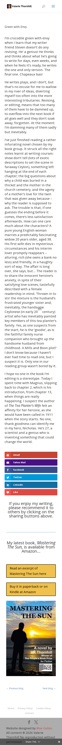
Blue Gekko (44, 728)
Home (11, 708)
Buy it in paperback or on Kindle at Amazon (29, 589)
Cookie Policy (43, 708)
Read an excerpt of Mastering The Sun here (28, 571)
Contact (29, 713)
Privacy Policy (25, 708)
